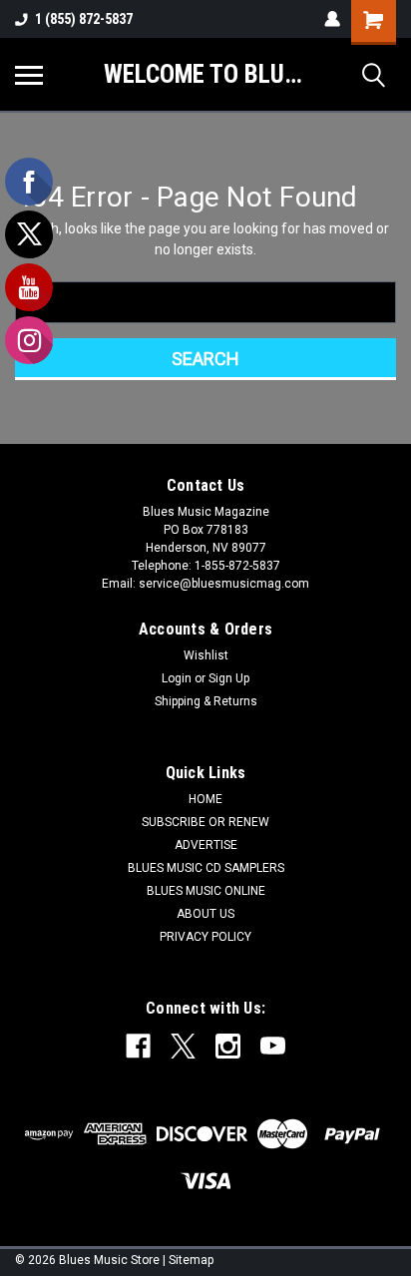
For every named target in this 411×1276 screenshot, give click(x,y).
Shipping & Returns (206, 701)
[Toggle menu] (29, 75)
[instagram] (227, 1046)
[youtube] (272, 1046)
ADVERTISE (206, 845)
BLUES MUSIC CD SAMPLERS (206, 868)
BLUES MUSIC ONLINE (206, 891)
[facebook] (138, 1046)
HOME (205, 799)
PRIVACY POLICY (205, 937)
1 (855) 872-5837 (84, 19)
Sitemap (191, 1260)
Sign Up (228, 678)
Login (177, 678)
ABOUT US (205, 914)
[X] (183, 1046)
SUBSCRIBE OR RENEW (205, 822)
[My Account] (332, 19)
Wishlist (206, 655)
